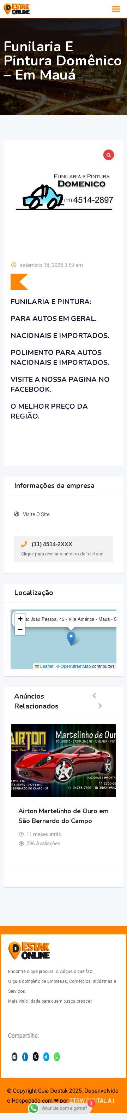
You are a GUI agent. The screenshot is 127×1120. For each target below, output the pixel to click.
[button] (71, 638)
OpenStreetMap (76, 666)
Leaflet (46, 666)
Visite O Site (36, 514)
